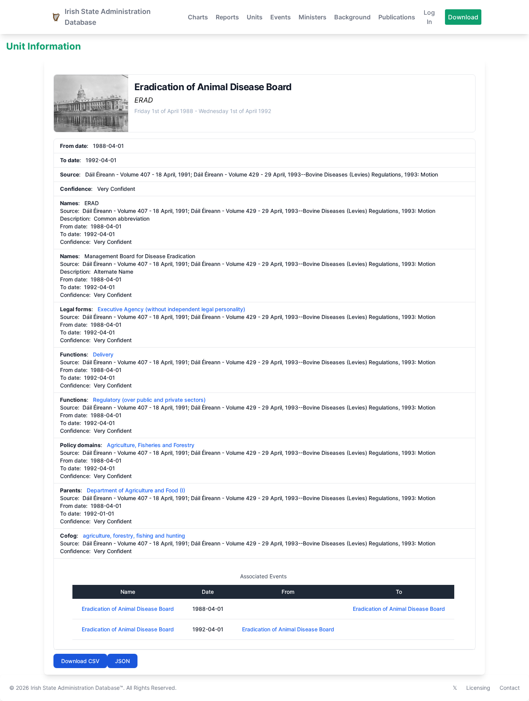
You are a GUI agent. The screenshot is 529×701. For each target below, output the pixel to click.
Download (463, 17)
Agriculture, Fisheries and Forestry (150, 445)
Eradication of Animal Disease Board (128, 608)
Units (255, 17)
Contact (510, 687)
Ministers (312, 17)
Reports (227, 17)
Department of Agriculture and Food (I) (136, 490)
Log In (429, 17)
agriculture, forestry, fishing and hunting (134, 535)
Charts (198, 17)
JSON (122, 661)
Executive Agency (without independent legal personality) (171, 309)
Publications (396, 17)
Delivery (103, 354)
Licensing (478, 687)
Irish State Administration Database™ (77, 687)
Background (352, 17)
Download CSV (80, 661)
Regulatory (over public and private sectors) (149, 399)
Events (280, 17)
